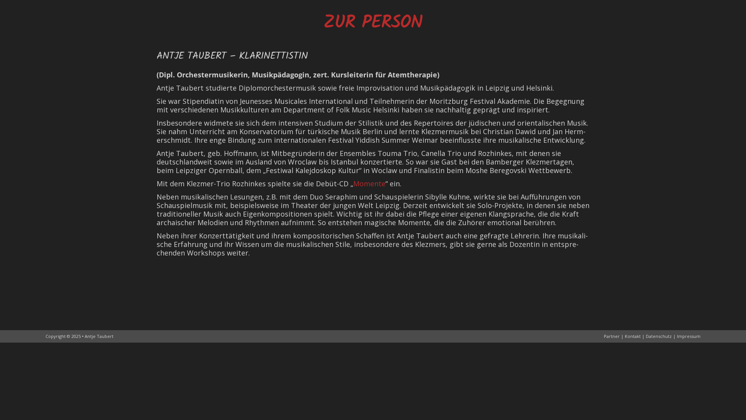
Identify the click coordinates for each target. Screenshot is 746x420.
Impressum (689, 336)
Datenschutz (659, 336)
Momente (369, 183)
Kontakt (633, 336)
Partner (612, 336)
